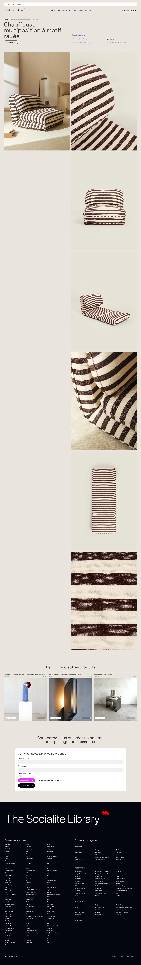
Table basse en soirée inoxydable (103, 674)
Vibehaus (96, 676)
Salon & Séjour (87, 43)
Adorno (6, 676)
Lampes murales (55, 718)
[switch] (20, 776)
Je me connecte (26, 780)
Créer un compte (27, 785)
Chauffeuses (83, 39)
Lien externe (41, 718)
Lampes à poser (11, 718)
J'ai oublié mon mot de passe (49, 780)
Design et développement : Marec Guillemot (123, 956)
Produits (12, 19)
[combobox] (70, 4)
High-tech (79, 901)
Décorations (80, 868)
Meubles (78, 846)
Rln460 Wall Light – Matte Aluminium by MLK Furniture (65, 674)
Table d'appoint (100, 718)
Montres (78, 920)
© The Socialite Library (11, 956)
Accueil (6, 19)
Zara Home (81, 35)
